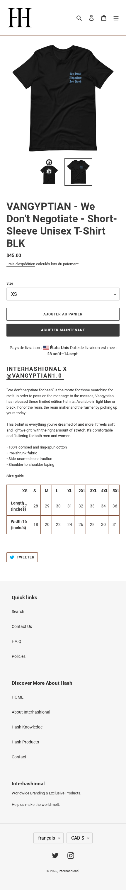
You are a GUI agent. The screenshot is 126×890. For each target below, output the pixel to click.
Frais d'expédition (20, 264)
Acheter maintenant (63, 330)
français (46, 838)
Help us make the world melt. (36, 804)
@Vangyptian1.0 (35, 375)
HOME (17, 697)
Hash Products (25, 742)
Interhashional (69, 871)
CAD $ (77, 838)
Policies (18, 656)
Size (9, 283)
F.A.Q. (17, 641)
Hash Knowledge (27, 727)
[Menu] (116, 17)
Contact (19, 757)
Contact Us (22, 626)
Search (18, 611)
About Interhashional (31, 712)
